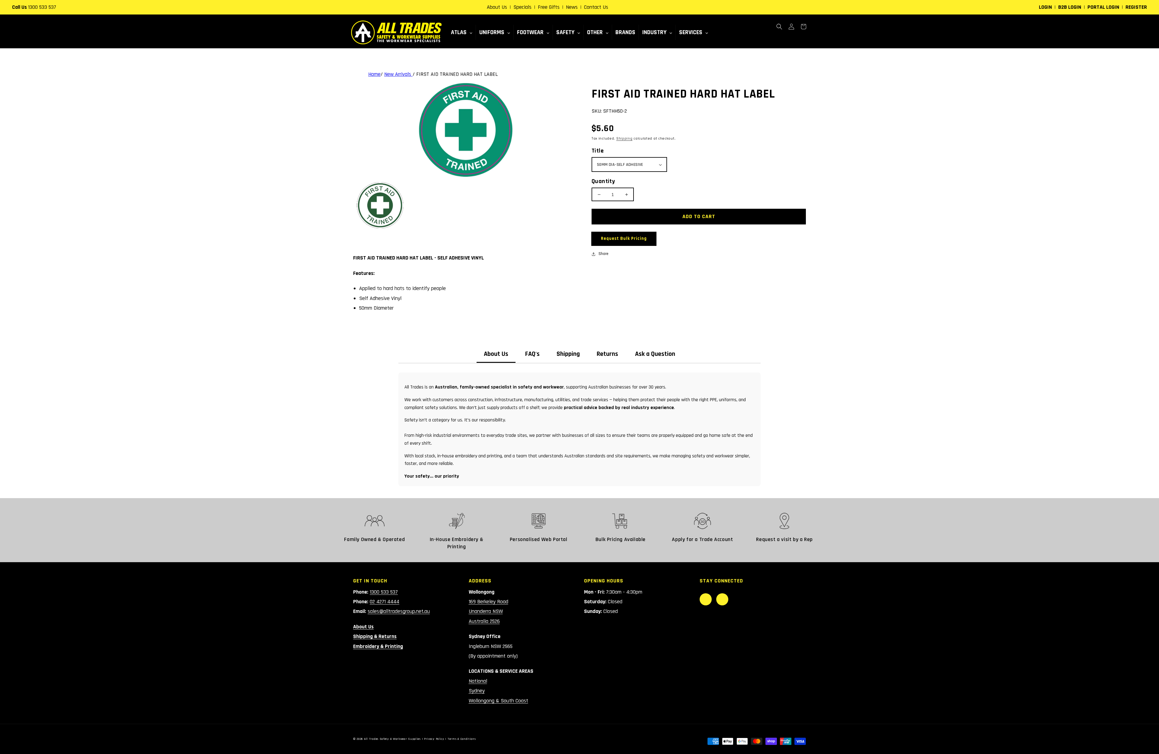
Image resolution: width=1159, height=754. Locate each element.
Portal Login (1103, 7)
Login (1045, 7)
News (572, 7)
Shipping (624, 138)
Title (598, 151)
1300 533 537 (42, 7)
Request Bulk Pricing (624, 238)
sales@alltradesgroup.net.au (399, 611)
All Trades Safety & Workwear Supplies (392, 739)
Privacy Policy (434, 739)
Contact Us (596, 7)
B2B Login (1069, 7)
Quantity (603, 181)
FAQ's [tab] (532, 354)
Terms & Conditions (462, 739)
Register (1136, 7)
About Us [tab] (496, 354)
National (478, 681)
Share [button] (603, 253)
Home (374, 74)
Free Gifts (549, 7)
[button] (779, 27)
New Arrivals (398, 74)
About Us (497, 7)
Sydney (477, 690)
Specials (522, 7)
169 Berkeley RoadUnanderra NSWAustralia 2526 (488, 611)
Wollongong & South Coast (498, 700)
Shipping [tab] (568, 354)
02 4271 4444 (384, 601)
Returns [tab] (607, 354)
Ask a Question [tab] (655, 354)
